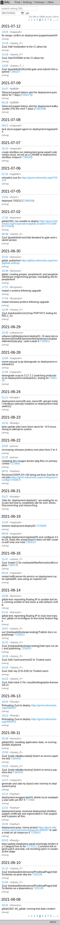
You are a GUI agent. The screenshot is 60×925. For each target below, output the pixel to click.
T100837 (36, 832)
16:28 (5, 656)
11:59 (5, 372)
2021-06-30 (10, 251)
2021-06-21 (10, 491)
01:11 (5, 397)
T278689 (41, 526)
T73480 (30, 800)
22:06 (5, 596)
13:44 (5, 522)
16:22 (5, 678)
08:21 (5, 125)
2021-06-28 (10, 352)
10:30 (5, 824)
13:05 (5, 65)
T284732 (13, 565)
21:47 (5, 559)
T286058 (28, 200)
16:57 (5, 628)
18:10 (5, 148)
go (27, 13)
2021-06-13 (10, 696)
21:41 (5, 612)
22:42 (5, 257)
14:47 (5, 88)
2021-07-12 (10, 26)
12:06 (5, 358)
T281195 (37, 874)
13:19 (5, 43)
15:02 (5, 197)
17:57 (5, 287)
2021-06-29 (10, 327)
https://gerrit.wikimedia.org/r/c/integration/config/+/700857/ (29, 478)
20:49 (5, 738)
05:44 (5, 573)
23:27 (5, 496)
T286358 (40, 108)
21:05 (5, 882)
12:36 (5, 309)
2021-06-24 (10, 391)
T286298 (27, 157)
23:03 (5, 446)
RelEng (27, 2)
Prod (17, 2)
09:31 (5, 471)
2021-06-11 (10, 732)
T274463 (8, 226)
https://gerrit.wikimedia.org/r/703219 (29, 179)
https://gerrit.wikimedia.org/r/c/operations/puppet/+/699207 (29, 828)
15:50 (5, 752)
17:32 (5, 217)
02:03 (5, 840)
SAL (7, 2)
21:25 (5, 457)
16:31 (5, 642)
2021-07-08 (10, 119)
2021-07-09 (10, 83)
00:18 (5, 102)
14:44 (5, 32)
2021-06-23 (10, 417)
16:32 (5, 423)
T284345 (16, 758)
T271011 (32, 846)
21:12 (5, 868)
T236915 (19, 634)
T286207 (15, 71)
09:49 (5, 234)
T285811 (45, 341)
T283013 (31, 542)
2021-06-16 (10, 553)
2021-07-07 (10, 142)
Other (51, 2)
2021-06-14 (10, 590)
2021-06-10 (10, 862)
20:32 (5, 905)
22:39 (5, 270)
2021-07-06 (10, 168)
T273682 (15, 463)
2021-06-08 (10, 899)
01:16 (5, 174)
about (53, 922)
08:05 (5, 533)
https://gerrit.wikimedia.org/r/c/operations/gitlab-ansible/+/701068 (30, 222)
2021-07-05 (10, 191)
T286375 (26, 95)
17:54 (5, 298)
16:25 (5, 667)
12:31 (5, 807)
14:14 (5, 794)
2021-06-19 (10, 516)
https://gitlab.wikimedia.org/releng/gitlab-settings (30, 261)
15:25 (5, 766)
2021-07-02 (10, 211)
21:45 (5, 332)
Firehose (40, 2)
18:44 (5, 701)
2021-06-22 (10, 440)
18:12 (5, 715)
